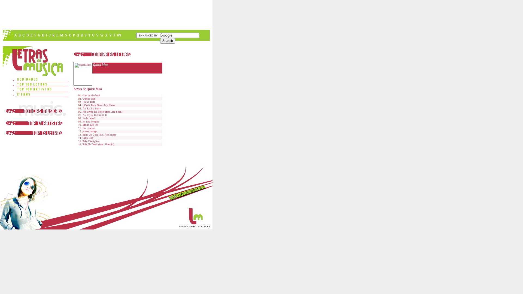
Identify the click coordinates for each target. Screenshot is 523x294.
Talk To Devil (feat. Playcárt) (98, 144)
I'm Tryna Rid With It (95, 115)
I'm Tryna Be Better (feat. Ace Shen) (102, 111)
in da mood (89, 118)
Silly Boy (88, 137)
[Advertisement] (106, 15)
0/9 (119, 35)
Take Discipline (91, 141)
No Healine (89, 128)
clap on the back (91, 95)
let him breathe (91, 121)
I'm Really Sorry (92, 108)
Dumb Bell (89, 101)
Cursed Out (89, 98)
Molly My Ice (90, 124)
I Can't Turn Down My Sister (99, 105)
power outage (90, 131)
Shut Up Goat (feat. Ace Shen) (99, 134)
